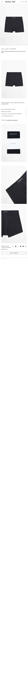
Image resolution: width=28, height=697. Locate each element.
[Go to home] (10, 1)
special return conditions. (12, 120)
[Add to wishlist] (13, 246)
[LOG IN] (23, 1)
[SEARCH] (21, 1)
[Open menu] (2, 1)
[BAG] (26, 1)
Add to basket (14, 253)
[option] (16, 246)
